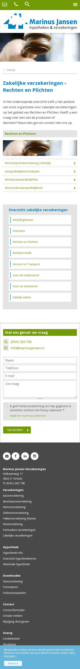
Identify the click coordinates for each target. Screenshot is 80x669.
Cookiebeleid (11, 638)
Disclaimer (9, 644)
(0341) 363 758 (20, 342)
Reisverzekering (13, 524)
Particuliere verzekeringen (19, 530)
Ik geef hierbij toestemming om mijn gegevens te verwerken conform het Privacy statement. (40, 408)
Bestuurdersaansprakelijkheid (24, 188)
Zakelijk (10, 70)
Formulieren (10, 587)
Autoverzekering (13, 495)
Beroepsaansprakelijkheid (21, 179)
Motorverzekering (14, 507)
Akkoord (13, 663)
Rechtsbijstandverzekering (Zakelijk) (28, 163)
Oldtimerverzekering (16, 513)
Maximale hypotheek (16, 564)
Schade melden (13, 615)
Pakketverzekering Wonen (19, 518)
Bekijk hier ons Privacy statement (28, 415)
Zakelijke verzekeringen (17, 535)
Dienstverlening (13, 581)
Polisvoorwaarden (14, 593)
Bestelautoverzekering (17, 501)
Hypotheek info (13, 553)
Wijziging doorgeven (16, 621)
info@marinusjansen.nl (27, 348)
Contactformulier (14, 610)
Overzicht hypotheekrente (19, 558)
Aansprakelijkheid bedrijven (22, 171)
